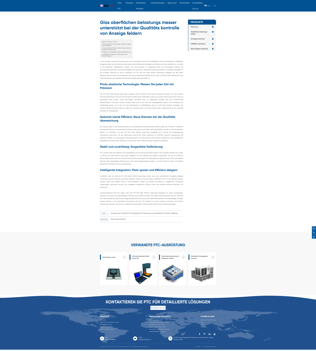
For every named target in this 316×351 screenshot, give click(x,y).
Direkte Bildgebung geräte (157, 331)
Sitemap (198, 346)
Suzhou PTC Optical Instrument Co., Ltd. (122, 346)
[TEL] (314, 232)
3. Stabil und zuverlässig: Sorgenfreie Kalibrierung (116, 52)
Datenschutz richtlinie (209, 346)
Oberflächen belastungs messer (199, 33)
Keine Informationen (118, 219)
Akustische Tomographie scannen (159, 329)
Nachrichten (185, 3)
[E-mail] (314, 228)
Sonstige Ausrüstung (198, 39)
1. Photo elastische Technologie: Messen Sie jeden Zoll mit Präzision (116, 44)
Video (202, 322)
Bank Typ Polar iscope (155, 320)
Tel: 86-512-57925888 (110, 338)
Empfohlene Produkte (141, 6)
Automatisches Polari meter (157, 327)
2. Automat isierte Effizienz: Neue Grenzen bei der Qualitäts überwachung (116, 48)
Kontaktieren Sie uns (197, 6)
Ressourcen (172, 3)
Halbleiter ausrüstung (198, 44)
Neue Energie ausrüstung (199, 49)
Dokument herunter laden (208, 320)
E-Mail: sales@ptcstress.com (144, 338)
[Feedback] (314, 237)
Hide (114, 41)
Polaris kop (194, 27)
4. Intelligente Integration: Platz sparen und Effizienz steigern (114, 55)
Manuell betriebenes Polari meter (159, 322)
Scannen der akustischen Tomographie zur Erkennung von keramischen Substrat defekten (144, 213)
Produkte (129, 3)
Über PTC (120, 6)
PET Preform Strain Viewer (157, 324)
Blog (202, 324)
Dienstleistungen (158, 3)
